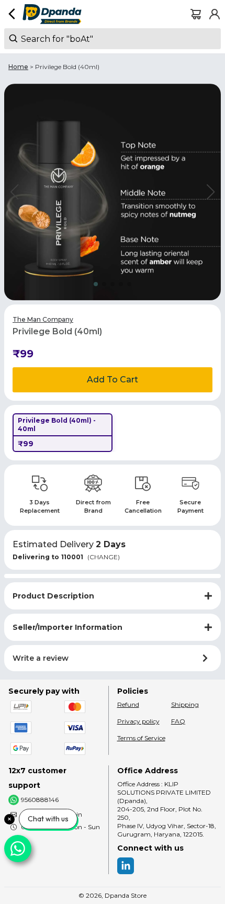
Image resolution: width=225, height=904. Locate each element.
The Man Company (43, 319)
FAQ (178, 721)
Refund (128, 704)
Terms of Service (141, 738)
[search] (112, 38)
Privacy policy (138, 721)
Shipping (185, 704)
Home (18, 67)
